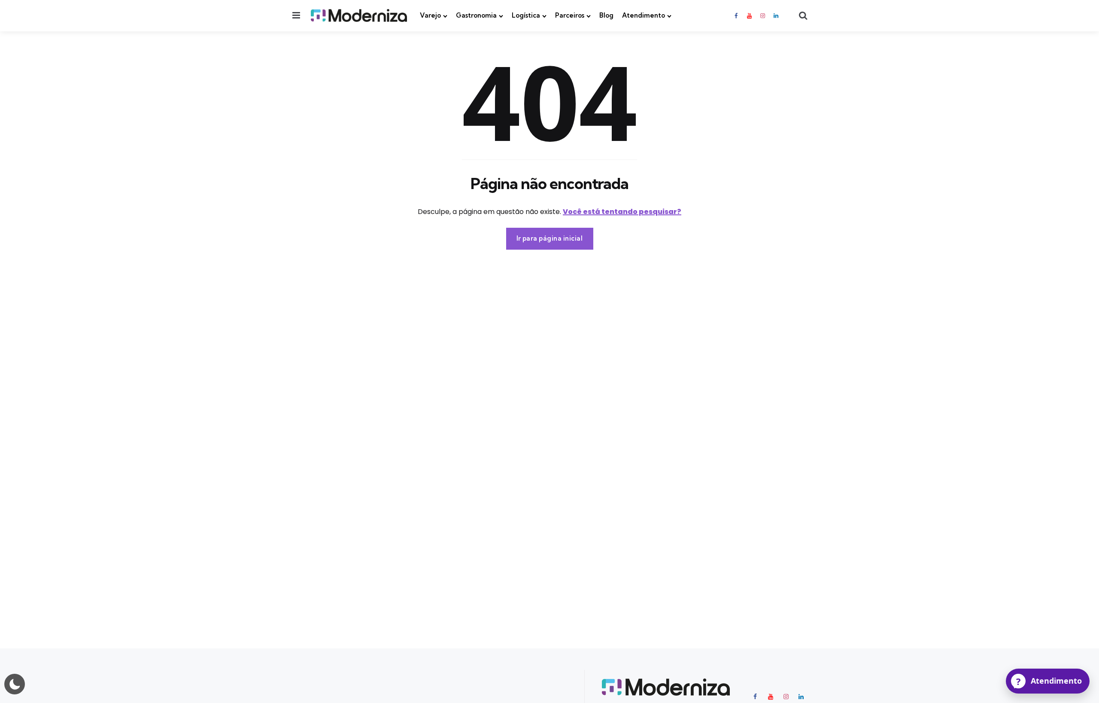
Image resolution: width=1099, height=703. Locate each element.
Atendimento (643, 15)
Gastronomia (476, 15)
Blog (606, 15)
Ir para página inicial (549, 238)
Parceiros (569, 15)
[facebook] (736, 15)
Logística (526, 15)
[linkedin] (776, 15)
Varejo (430, 15)
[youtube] (749, 15)
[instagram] (762, 15)
